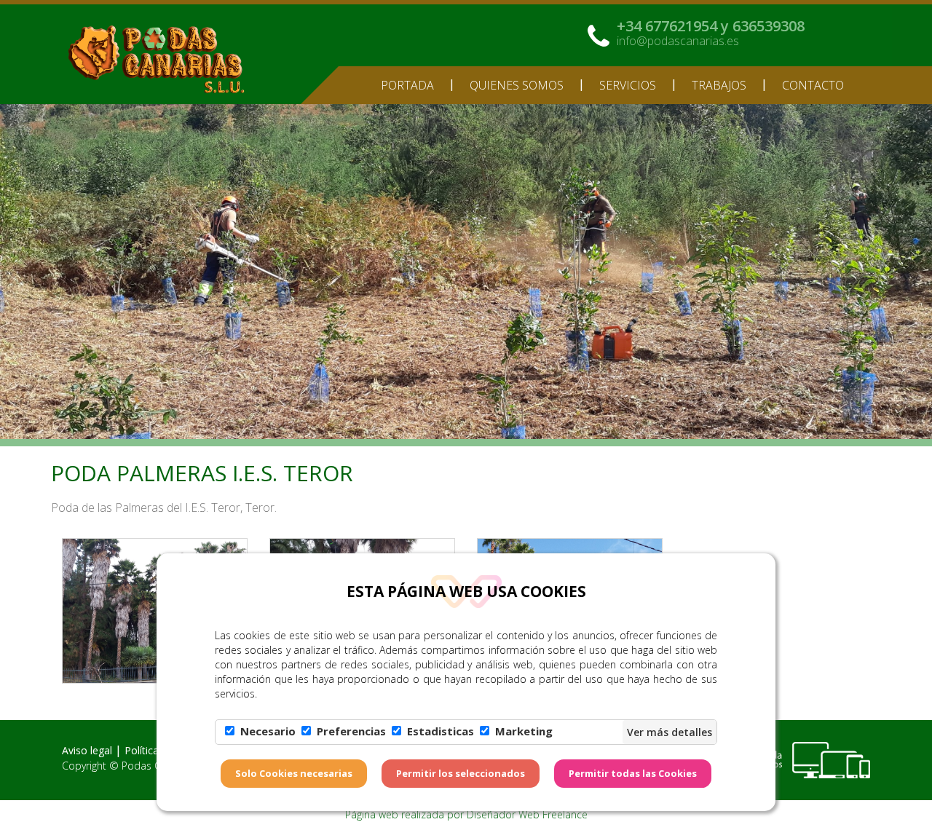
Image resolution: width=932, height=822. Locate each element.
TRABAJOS (719, 85)
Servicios (627, 85)
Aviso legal (87, 750)
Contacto (813, 85)
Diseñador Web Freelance (527, 814)
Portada (407, 85)
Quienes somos (517, 85)
